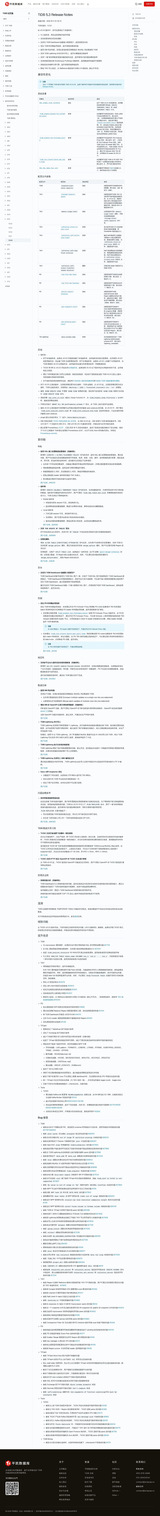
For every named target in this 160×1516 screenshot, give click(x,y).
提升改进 (135, 68)
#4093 (89, 1018)
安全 (135, 44)
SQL (135, 42)
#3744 (101, 1011)
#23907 (56, 1181)
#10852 (93, 1311)
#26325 (52, 822)
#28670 (79, 1258)
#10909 (63, 1285)
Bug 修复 (135, 71)
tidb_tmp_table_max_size (48, 168)
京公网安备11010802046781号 (66, 1511)
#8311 (101, 1266)
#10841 (74, 989)
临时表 (112, 168)
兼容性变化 (136, 29)
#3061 (104, 1405)
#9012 (94, 1304)
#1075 (108, 1442)
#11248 (112, 1322)
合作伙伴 (55, 4)
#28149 (113, 1206)
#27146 (90, 1225)
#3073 (99, 1413)
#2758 (114, 1431)
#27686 (98, 1152)
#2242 (97, 1111)
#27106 (85, 1240)
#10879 (62, 982)
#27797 (46, 1130)
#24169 (55, 525)
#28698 (94, 1167)
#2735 (112, 1105)
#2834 (112, 1424)
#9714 (78, 1296)
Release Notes (48, 87)
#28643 (89, 1160)
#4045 (111, 1330)
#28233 (105, 1137)
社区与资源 (65, 4)
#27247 (98, 949)
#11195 (77, 1315)
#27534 (96, 1175)
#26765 (97, 1236)
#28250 (111, 1196)
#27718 (107, 945)
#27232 (100, 1156)
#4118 (92, 1337)
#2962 (106, 1417)
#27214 (53, 1275)
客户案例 (45, 4)
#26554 (52, 1130)
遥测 (76, 916)
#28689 (52, 535)
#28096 (86, 1210)
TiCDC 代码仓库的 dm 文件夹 (64, 421)
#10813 (121, 1308)
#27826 (105, 1217)
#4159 (93, 1345)
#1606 (117, 1105)
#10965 (77, 1300)
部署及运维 (138, 60)
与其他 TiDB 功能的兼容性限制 (107, 381)
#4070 (78, 1014)
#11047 (80, 1293)
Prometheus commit (48, 433)
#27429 (87, 1229)
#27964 (119, 1185)
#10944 (71, 986)
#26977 (82, 1251)
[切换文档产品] (29, 13)
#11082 (94, 1289)
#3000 (48, 1108)
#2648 (106, 1435)
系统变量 (137, 31)
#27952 (88, 1192)
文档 (73, 4)
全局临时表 (72, 368)
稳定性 (136, 50)
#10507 (69, 993)
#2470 (117, 1428)
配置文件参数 (138, 34)
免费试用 (149, 4)
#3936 (89, 1348)
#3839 (51, 561)
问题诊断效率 (138, 55)
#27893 (95, 1145)
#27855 (91, 1163)
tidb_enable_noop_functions (49, 103)
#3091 (80, 1247)
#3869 (82, 1007)
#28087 (93, 1141)
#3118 (94, 1189)
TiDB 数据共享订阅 (140, 57)
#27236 (76, 1232)
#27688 (106, 1148)
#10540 (57, 1000)
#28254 (91, 1134)
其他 (135, 36)
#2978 (105, 1420)
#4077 (82, 1333)
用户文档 (43, 483)
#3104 (74, 1097)
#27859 (99, 1214)
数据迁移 (137, 52)
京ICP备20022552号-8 (44, 1511)
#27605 (90, 1221)
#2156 (59, 1108)
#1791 (45, 1203)
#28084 (81, 1262)
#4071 (77, 1341)
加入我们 (80, 4)
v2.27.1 (60, 428)
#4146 (63, 1022)
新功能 (134, 39)
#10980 (86, 1319)
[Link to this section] (53, 74)
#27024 (116, 1255)
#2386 (104, 1409)
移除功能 (135, 65)
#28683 (93, 1171)
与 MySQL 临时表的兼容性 (83, 381)
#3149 (54, 651)
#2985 (54, 1108)
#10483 (52, 679)
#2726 (80, 1101)
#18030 (52, 483)
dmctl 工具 (44, 711)
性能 (135, 47)
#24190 (64, 1243)
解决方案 (36, 4)
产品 (29, 4)
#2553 (69, 1101)
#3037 (75, 1101)
